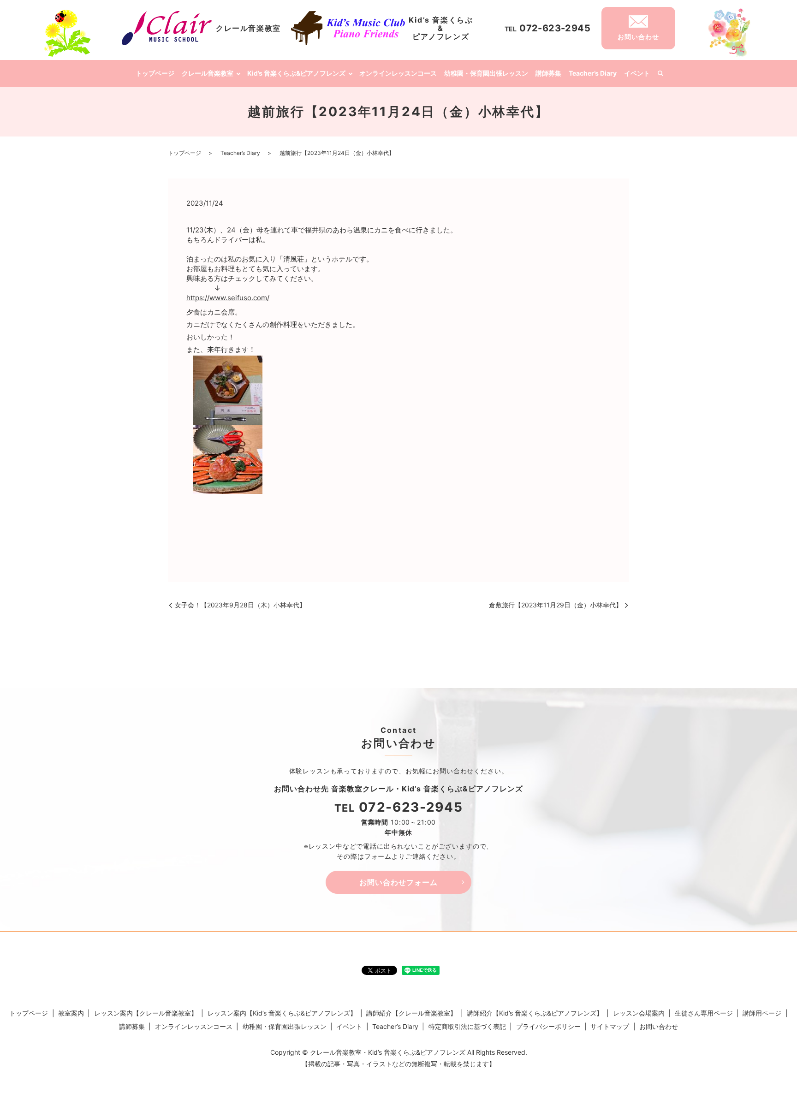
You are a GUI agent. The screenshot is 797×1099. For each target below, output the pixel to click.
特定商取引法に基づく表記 (467, 1026)
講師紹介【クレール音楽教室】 (411, 1013)
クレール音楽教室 (207, 73)
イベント (637, 73)
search (660, 74)
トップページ (155, 73)
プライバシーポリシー (548, 1026)
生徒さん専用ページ (704, 1013)
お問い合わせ (658, 1026)
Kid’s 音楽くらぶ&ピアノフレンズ (296, 73)
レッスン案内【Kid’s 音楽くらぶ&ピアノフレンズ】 (282, 1013)
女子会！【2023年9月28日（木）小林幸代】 (240, 605)
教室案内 (71, 1013)
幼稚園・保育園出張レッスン (486, 73)
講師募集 (548, 73)
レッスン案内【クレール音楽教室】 (145, 1013)
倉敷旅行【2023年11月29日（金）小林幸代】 (555, 605)
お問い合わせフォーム (398, 882)
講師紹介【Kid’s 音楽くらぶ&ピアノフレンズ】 (535, 1013)
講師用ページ (762, 1013)
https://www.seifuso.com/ (227, 297)
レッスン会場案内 (639, 1013)
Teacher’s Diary (593, 73)
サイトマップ (609, 1026)
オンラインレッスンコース (398, 73)
